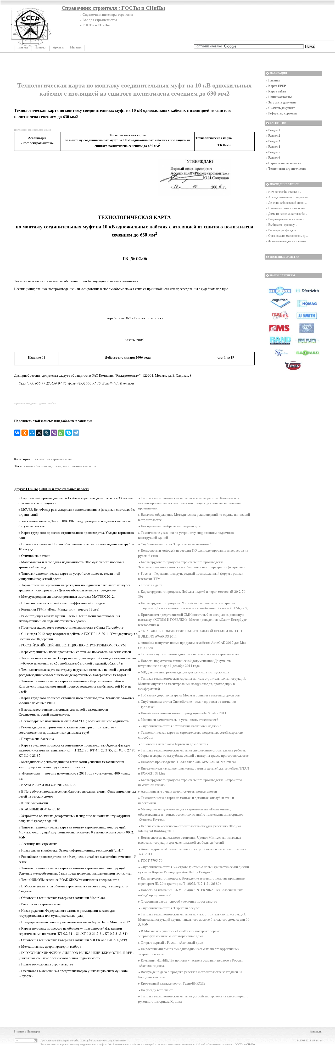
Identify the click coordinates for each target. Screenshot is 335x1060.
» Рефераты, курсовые (281, 113)
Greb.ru (317, 1040)
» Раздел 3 (273, 141)
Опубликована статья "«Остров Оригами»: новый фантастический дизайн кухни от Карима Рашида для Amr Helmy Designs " (193, 869)
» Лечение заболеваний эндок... (286, 202)
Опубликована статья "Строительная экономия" (176, 544)
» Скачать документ (280, 108)
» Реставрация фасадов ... (282, 230)
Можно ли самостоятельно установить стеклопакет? (179, 719)
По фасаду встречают (157, 989)
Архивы (58, 47)
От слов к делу (151, 585)
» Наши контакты (279, 97)
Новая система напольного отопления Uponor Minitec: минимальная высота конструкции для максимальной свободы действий (189, 840)
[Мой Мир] (32, 433)
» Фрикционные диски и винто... (287, 241)
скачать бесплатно (37, 466)
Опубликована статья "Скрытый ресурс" (170, 907)
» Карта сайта (276, 91)
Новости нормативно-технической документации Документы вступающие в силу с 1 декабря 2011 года (184, 663)
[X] (39, 433)
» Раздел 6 (273, 157)
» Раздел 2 (273, 135)
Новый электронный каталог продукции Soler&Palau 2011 (183, 713)
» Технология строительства (286, 168)
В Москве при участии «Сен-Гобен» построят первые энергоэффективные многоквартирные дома (179, 933)
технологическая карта (80, 466)
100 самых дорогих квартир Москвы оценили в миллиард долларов (190, 695)
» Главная (273, 80)
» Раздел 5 (273, 152)
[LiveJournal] (46, 433)
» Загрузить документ (281, 102)
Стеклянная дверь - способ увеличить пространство (179, 901)
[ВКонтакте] (17, 433)
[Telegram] (76, 433)
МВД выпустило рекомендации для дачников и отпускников (185, 672)
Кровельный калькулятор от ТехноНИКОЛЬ (173, 983)
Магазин (75, 47)
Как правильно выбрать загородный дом (170, 526)
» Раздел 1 (273, 130)
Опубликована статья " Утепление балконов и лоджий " (181, 725)
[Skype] (68, 433)
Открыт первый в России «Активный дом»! (172, 942)
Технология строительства (52, 459)
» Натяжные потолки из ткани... (287, 208)
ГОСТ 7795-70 (152, 860)
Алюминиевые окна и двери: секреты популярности (179, 791)
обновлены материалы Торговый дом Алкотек (174, 744)
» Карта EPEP (276, 86)
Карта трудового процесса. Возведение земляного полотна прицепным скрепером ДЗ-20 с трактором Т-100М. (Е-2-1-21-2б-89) (191, 881)
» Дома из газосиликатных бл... (286, 213)
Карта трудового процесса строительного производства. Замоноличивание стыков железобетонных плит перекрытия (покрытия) (191, 564)
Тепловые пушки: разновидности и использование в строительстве (190, 654)
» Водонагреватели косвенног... (286, 219)
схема (57, 466)
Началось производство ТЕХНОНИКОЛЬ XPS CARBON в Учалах (189, 761)
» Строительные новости (283, 163)
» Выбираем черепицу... (281, 224)
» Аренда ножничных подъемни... (288, 197)
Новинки (40, 47)
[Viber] (54, 433)
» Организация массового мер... (287, 235)
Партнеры (33, 1031)
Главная (23, 47)
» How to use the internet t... (283, 191)
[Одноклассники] (24, 433)
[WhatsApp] (61, 433)
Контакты (316, 1031)
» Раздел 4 (273, 146)
